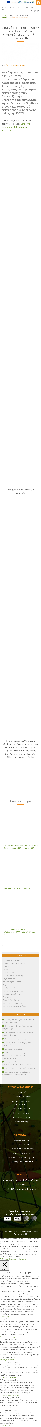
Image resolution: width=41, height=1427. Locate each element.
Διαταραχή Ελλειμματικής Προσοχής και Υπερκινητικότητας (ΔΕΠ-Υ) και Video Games (19, 1063)
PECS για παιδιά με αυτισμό (16, 1039)
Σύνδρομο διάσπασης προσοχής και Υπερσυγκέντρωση (18, 1034)
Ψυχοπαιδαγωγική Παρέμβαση (15, 1006)
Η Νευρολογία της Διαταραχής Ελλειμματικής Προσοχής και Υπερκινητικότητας (15, 1055)
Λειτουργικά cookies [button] (8, 1360)
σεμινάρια (14, 946)
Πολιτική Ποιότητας (21, 1097)
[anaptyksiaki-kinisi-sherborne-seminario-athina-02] (20, 52)
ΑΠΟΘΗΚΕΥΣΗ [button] (6, 1426)
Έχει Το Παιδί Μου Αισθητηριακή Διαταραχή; (16, 1044)
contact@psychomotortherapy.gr (20, 1189)
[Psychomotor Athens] (21, 18)
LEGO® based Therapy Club (21, 1157)
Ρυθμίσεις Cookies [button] (7, 1259)
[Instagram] (34, 10)
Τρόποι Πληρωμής (21, 1117)
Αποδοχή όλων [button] (21, 1259)
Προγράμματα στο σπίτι (13, 991)
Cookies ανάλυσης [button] (7, 1337)
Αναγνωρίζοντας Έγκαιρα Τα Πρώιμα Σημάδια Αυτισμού (18, 1021)
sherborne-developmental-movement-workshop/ (16, 127)
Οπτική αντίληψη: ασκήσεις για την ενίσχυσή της (17, 1027)
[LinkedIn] (31, 10)
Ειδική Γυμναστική (10, 973)
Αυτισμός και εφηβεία (13, 1049)
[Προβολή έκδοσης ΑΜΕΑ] (38, 2)
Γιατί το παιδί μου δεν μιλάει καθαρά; (20, 1068)
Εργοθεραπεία (9, 979)
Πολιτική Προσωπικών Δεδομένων (22, 1102)
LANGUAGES (8, 10)
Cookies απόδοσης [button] (7, 1408)
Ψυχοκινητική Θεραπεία (12, 1003)
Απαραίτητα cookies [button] (8, 1377)
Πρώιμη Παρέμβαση (11, 994)
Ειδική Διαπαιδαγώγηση (13, 976)
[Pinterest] (38, 10)
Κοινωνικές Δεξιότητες (12, 982)
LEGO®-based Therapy (12, 960)
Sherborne (6, 946)
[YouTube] (28, 10)
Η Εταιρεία (21, 1092)
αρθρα (6, 966)
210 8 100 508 (34, 8)
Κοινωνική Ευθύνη (21, 1109)
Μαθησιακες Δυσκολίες (12, 988)
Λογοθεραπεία (9, 985)
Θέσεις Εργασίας (21, 1113)
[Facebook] (25, 10)
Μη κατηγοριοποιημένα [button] (9, 1395)
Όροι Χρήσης (21, 1122)
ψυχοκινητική (24, 946)
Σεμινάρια (7, 997)
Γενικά (5, 969)
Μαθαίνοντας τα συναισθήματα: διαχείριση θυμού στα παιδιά (16, 1073)
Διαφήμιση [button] (4, 1317)
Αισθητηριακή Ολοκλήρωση (14, 963)
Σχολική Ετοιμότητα (11, 1000)
